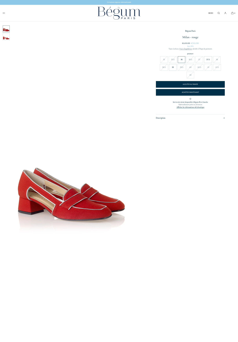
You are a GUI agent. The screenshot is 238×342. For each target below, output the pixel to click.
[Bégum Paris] (119, 13)
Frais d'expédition (185, 49)
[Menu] (6, 13)
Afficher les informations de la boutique (190, 107)
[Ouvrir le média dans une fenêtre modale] (71, 181)
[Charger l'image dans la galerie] (6, 28)
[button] (218, 13)
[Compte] (225, 13)
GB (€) (210, 13)
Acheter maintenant (190, 92)
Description (160, 118)
